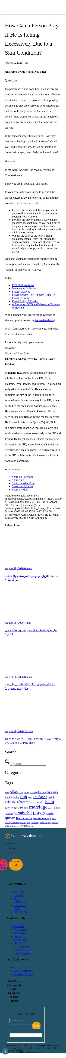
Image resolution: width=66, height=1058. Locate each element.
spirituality (35, 822)
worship (17, 826)
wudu (24, 825)
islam (49, 801)
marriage (38, 807)
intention (40, 802)
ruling (47, 818)
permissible (23, 812)
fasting (16, 797)
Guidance (40, 797)
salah (54, 819)
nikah (57, 807)
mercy (50, 808)
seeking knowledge (13, 823)
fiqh (23, 796)
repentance (36, 818)
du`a (49, 792)
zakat (30, 826)
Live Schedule (20, 900)
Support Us (16, 863)
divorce (41, 792)
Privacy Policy (23, 974)
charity (26, 793)
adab (7, 792)
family (8, 797)
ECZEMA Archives (23, 285)
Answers (20, 933)
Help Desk (21, 912)
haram (23, 802)
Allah (14, 792)
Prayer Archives (21, 291)
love (26, 807)
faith (55, 792)
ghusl (30, 797)
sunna (44, 822)
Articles (19, 926)
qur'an (10, 817)
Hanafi (15, 802)
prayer (39, 812)
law (20, 807)
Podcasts (20, 929)
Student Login (20, 907)
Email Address (26, 1013)
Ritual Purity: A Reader (25, 301)
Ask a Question (20, 938)
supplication (53, 822)
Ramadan (22, 818)
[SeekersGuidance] (28, 7)
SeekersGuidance (44, 320)
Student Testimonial (22, 951)
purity (50, 813)
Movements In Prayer (24, 288)
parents (9, 813)
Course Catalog (19, 893)
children (33, 792)
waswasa (9, 825)
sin (28, 822)
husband (32, 802)
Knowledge (11, 807)
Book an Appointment (23, 944)
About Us (20, 967)
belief (20, 793)
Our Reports (23, 970)
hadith (51, 797)
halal (8, 802)
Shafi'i (23, 823)
